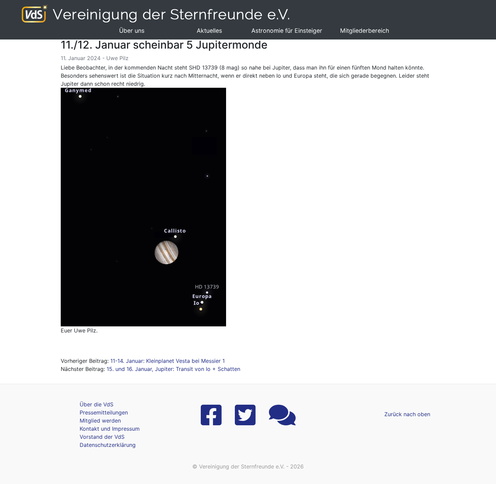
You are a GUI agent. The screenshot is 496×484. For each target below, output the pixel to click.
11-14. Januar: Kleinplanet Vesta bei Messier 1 (167, 360)
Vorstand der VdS (102, 436)
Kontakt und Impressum (110, 428)
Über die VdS (96, 404)
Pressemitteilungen (104, 412)
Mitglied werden (100, 420)
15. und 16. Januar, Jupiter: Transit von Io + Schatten (173, 369)
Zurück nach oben (407, 414)
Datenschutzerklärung (108, 444)
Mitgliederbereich (364, 30)
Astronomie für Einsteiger (286, 30)
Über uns (131, 30)
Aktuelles (209, 30)
